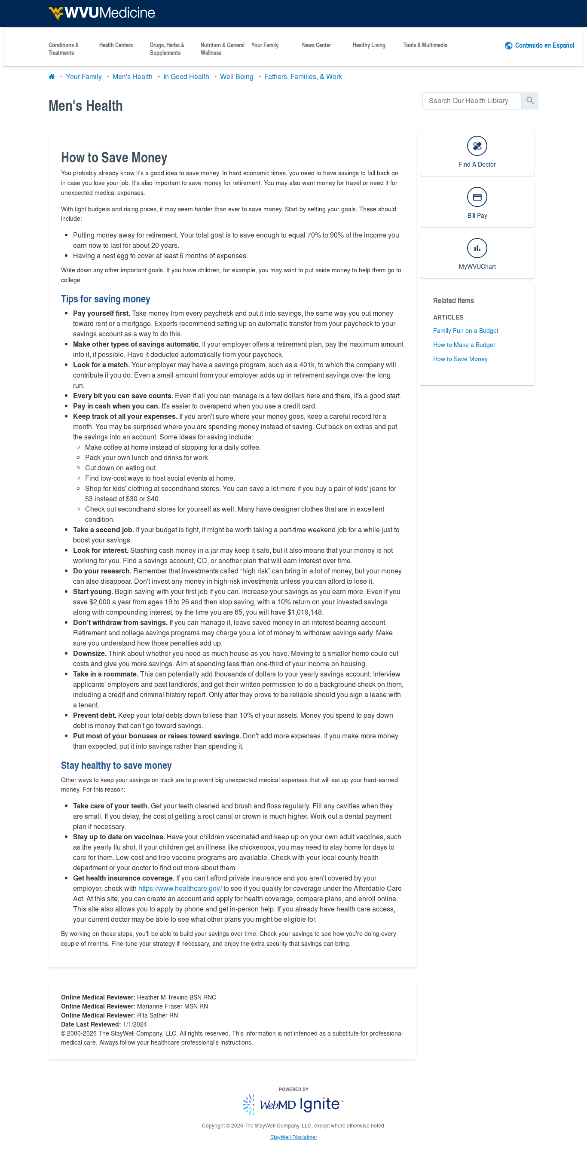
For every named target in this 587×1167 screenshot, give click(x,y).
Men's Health (133, 76)
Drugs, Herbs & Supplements (167, 49)
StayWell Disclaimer (293, 1137)
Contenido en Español (545, 45)
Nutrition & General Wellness (223, 49)
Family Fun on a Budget (465, 330)
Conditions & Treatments (64, 49)
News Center (316, 45)
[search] (472, 100)
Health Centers (116, 45)
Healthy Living (369, 45)
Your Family (264, 45)
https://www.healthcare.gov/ (180, 888)
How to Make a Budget (464, 344)
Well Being (237, 76)
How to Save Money (460, 358)
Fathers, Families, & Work (303, 76)
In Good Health (186, 76)
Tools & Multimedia (425, 45)
